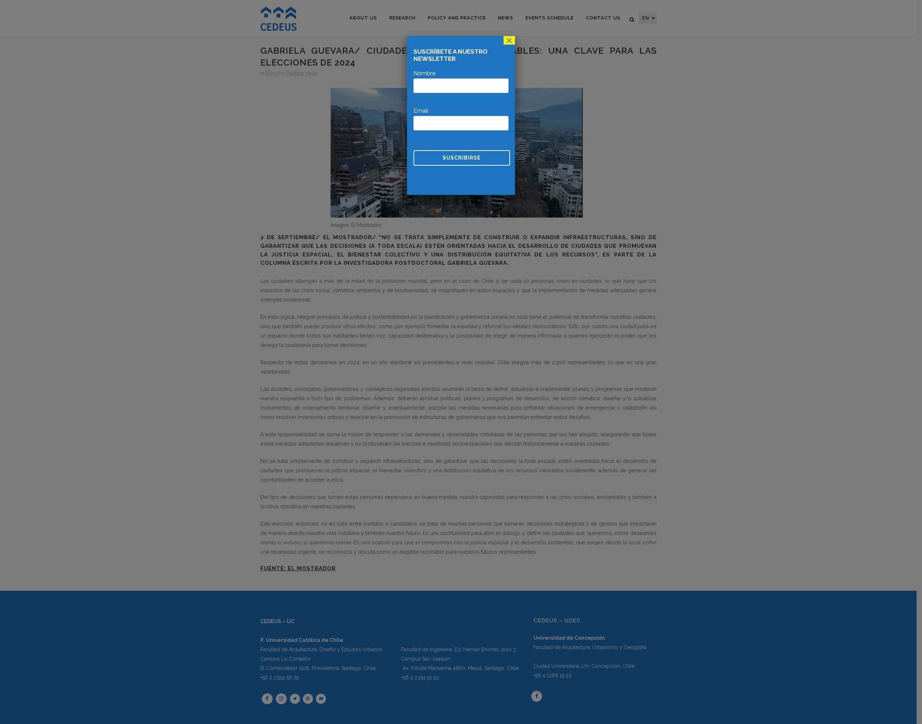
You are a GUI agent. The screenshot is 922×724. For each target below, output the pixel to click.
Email (420, 110)
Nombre (424, 73)
